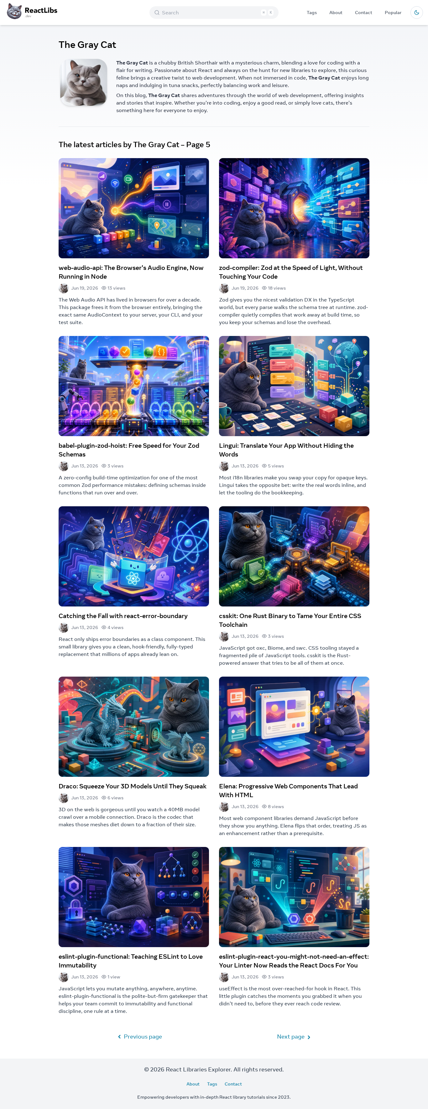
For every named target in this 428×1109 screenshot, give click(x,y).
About (335, 12)
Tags (312, 12)
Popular (393, 12)
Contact (363, 12)
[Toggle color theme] (416, 12)
